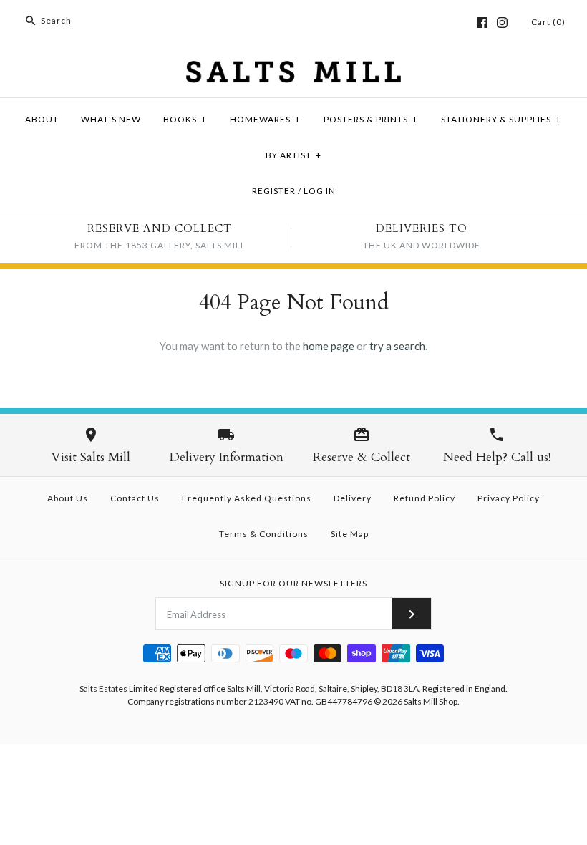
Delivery (353, 498)
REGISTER (274, 190)
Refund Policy (424, 498)
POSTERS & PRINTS (371, 119)
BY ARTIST (293, 155)
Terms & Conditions (264, 533)
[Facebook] (482, 22)
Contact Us (135, 498)
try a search (397, 345)
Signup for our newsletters (293, 583)
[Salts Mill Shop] (293, 69)
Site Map (350, 533)
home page (328, 345)
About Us (67, 498)
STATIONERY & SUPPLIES (501, 119)
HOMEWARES (265, 119)
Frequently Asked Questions (246, 498)
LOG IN (320, 190)
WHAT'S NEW (111, 119)
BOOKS (185, 119)
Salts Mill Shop (430, 701)
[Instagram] (502, 22)
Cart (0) (548, 21)
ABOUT (42, 119)
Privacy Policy (508, 498)
